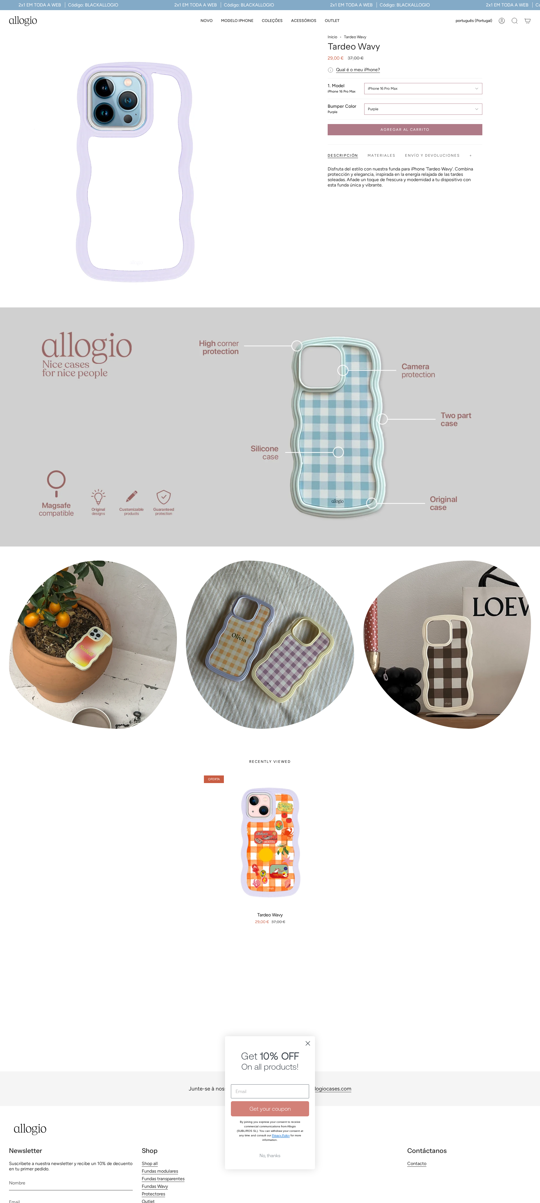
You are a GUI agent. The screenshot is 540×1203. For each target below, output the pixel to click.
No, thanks (270, 1155)
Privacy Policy (281, 1135)
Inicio (332, 37)
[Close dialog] (308, 1043)
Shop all (150, 1163)
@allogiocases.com (328, 1088)
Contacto (416, 1163)
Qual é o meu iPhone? (358, 69)
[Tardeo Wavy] (270, 841)
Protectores (153, 1194)
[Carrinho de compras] (527, 21)
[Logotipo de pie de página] (30, 1129)
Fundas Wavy (155, 1186)
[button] (237, 21)
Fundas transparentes (163, 1178)
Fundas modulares (160, 1171)
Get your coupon (270, 1108)
